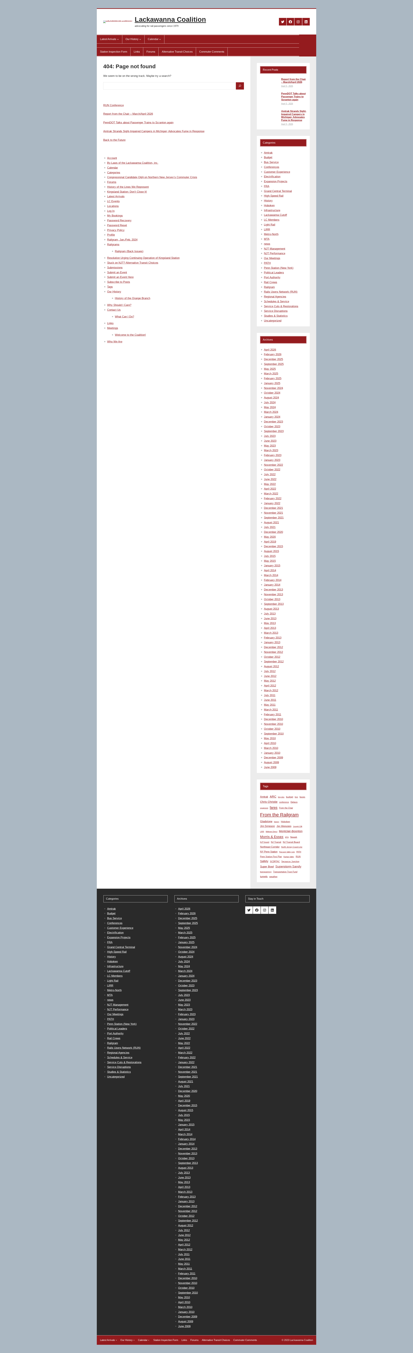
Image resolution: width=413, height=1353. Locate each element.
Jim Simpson (267, 826)
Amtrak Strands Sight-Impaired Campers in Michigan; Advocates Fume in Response (153, 131)
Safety (264, 861)
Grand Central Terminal (278, 191)
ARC (273, 796)
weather (273, 876)
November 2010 (273, 724)
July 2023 (270, 436)
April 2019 (270, 541)
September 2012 (274, 661)
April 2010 (270, 743)
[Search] (240, 86)
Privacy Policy (116, 230)
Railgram (269, 287)
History (268, 200)
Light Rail (269, 224)
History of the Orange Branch (132, 298)
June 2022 (270, 479)
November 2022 (273, 464)
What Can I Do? (124, 316)
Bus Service (271, 162)
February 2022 (272, 498)
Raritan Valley (288, 857)
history (276, 822)
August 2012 (271, 666)
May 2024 (270, 407)
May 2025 (270, 368)
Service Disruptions (276, 311)
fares (273, 807)
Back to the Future (114, 139)
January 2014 (272, 584)
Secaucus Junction (290, 861)
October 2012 (272, 656)
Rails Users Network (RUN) (280, 291)
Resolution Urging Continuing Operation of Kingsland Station (143, 257)
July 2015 (270, 556)
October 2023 (272, 426)
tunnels (264, 876)
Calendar (112, 167)
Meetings (112, 328)
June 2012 (270, 676)
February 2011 (272, 714)
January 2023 (272, 460)
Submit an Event (117, 272)
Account (112, 158)
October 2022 (272, 469)
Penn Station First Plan (271, 856)
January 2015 (272, 565)
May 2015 (270, 560)
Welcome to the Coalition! (130, 334)
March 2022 (271, 493)
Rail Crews (270, 282)
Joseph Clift (297, 826)
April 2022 (270, 488)
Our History (114, 291)
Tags (110, 286)
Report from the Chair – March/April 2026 (128, 113)
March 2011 (271, 709)
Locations (113, 206)
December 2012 (273, 647)
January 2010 (272, 752)
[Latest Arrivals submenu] (118, 39)
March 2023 (271, 450)
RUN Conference (113, 105)
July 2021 (270, 527)
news (267, 243)
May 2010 (270, 738)
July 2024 (270, 402)
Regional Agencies (275, 296)
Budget (268, 157)
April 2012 (270, 685)
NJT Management (274, 248)
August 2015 (271, 551)
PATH (267, 263)
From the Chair (286, 808)
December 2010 (273, 719)
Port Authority (272, 277)
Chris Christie (268, 801)
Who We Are (114, 341)
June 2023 (270, 440)
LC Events (113, 201)
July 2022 (270, 474)
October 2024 (272, 392)
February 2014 (272, 580)
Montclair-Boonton (290, 831)
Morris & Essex (271, 836)
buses (302, 797)
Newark (293, 837)
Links (110, 323)
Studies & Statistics (276, 315)
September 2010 (274, 733)
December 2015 (273, 546)
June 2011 (270, 700)
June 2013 (270, 618)
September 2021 (274, 517)
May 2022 (270, 484)
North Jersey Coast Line (291, 847)
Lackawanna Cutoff (275, 215)
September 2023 (274, 431)
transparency (266, 872)
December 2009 (273, 757)
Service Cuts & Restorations (281, 306)
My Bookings (115, 215)
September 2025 (274, 364)
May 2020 (270, 536)
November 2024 (273, 388)
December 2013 (273, 589)
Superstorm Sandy (288, 866)
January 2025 (272, 383)
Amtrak (268, 152)
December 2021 (273, 508)
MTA (266, 239)
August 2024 (271, 397)
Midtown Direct (271, 832)
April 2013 (270, 628)
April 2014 (270, 570)
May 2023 (270, 445)
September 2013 (274, 604)
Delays (294, 802)
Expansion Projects (275, 181)
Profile (111, 234)
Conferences (271, 167)
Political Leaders (274, 272)
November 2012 (273, 652)
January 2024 (272, 416)
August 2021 (271, 522)
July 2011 (269, 695)
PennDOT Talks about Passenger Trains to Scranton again (138, 122)
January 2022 (272, 503)
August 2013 (271, 608)
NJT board (264, 842)
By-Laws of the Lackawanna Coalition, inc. (132, 162)
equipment (264, 808)
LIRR (267, 229)
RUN (298, 856)
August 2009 (271, 762)
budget (289, 797)
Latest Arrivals (116, 196)
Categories (113, 172)
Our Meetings (272, 258)
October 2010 (272, 728)
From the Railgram (279, 814)
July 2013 (270, 613)
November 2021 (273, 512)
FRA (266, 186)
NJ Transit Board (291, 842)
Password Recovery (119, 220)
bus (296, 797)
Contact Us (114, 309)
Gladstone (266, 821)
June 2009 (270, 767)
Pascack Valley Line (287, 852)
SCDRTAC (275, 861)
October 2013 (272, 599)
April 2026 (270, 349)
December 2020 (273, 532)
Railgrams (113, 244)
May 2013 (270, 623)
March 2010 (271, 748)
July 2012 (270, 671)
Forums (111, 182)
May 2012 (270, 680)
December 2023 (273, 421)
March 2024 (271, 412)
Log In (111, 210)
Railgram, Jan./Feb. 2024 (122, 239)
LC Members (271, 219)
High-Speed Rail (273, 195)
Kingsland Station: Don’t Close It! (127, 191)
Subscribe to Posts (118, 281)
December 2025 (273, 359)
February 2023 (272, 455)
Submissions (115, 267)
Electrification (272, 176)
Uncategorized (272, 320)
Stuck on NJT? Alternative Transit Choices (132, 262)
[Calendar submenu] (160, 39)
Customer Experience (277, 171)
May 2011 (270, 704)
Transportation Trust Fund (285, 872)
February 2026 (272, 354)
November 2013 (273, 594)
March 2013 (271, 632)
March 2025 (271, 373)
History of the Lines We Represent (128, 186)
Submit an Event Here (120, 277)
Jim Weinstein (284, 826)
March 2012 (271, 690)
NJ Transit (276, 842)
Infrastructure (272, 210)
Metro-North (271, 234)
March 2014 (271, 575)
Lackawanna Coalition (170, 19)
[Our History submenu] (140, 39)
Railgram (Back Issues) (129, 251)
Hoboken (269, 205)
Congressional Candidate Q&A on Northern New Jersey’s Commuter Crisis (152, 177)
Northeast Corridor (270, 846)
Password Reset (117, 225)
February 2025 (272, 378)
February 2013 (272, 637)
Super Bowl (267, 866)
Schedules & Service (276, 301)
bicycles (281, 797)
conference (284, 802)
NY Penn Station (268, 851)
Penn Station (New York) (278, 267)
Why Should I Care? (119, 305)
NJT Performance (274, 253)
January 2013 (272, 642)
